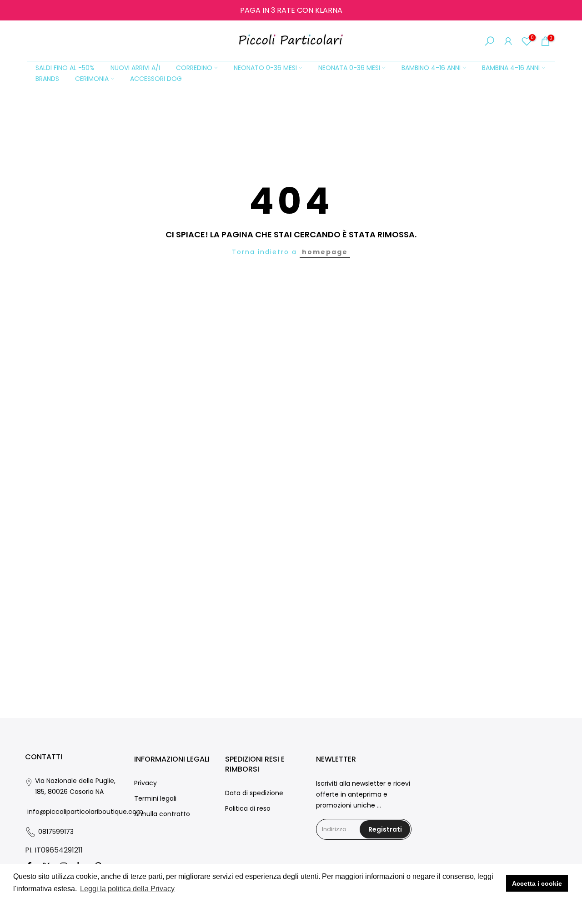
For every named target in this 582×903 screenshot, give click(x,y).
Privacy (145, 783)
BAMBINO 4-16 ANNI (431, 67)
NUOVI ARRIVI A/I (135, 67)
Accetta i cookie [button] (537, 883)
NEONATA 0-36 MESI (349, 67)
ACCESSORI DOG (156, 78)
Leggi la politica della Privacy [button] (127, 889)
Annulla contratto (162, 813)
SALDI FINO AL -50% (65, 67)
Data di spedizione (254, 793)
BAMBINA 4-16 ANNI (511, 67)
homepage (325, 251)
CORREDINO (194, 67)
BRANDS (47, 78)
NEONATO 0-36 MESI (265, 67)
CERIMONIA (92, 78)
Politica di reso (248, 808)
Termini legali (155, 798)
